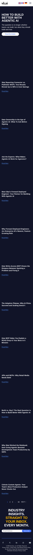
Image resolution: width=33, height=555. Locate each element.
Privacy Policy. (6, 547)
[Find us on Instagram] (23, 542)
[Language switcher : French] (23, 3)
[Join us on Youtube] (30, 542)
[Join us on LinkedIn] (16, 542)
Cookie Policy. (13, 547)
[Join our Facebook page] (3, 542)
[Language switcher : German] (26, 3)
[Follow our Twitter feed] (9, 542)
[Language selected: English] (23, 3)
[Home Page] (5, 3)
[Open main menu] (30, 3)
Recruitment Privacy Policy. (24, 547)
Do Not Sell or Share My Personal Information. (16, 549)
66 (19, 502)
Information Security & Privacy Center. (16, 550)
